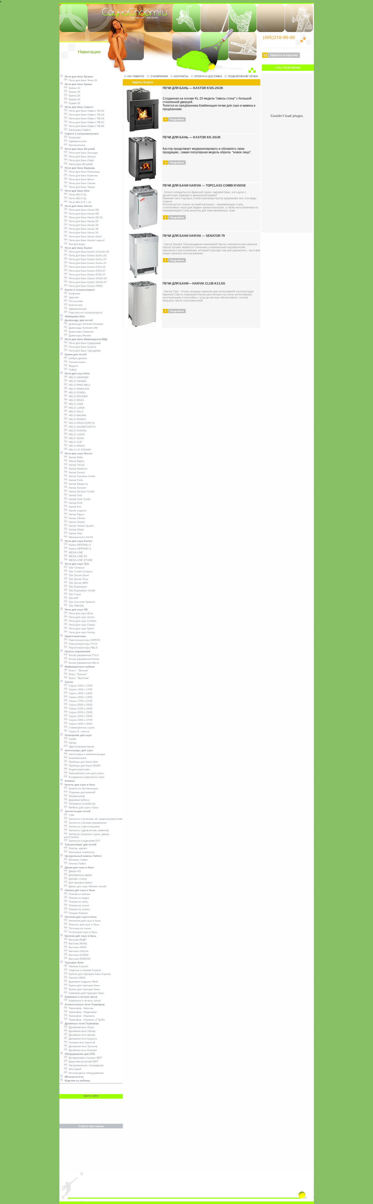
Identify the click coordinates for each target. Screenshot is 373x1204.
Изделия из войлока (76, 1080)
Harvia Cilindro (76, 518)
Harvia (71, 742)
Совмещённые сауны (81, 727)
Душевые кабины (78, 799)
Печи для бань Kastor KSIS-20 (86, 266)
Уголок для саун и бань (82, 932)
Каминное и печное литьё (80, 996)
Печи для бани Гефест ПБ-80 (85, 126)
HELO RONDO (76, 419)
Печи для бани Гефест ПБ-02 (85, 118)
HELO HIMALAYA (78, 388)
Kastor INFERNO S (79, 548)
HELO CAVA (75, 404)
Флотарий (74, 1069)
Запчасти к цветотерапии (83, 826)
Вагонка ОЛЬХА (78, 951)
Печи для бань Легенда (82, 152)
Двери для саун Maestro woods (86, 886)
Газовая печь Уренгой (81, 1042)
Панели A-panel (77, 966)
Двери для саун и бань (78, 867)
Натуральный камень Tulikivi (82, 856)
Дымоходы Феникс (79, 335)
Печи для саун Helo (76, 373)
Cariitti (71, 739)
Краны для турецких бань (83, 989)
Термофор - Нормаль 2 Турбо (86, 1019)
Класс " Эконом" (78, 670)
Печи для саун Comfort (81, 621)
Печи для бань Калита (81, 346)
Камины (69, 780)
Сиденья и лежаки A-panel (84, 970)
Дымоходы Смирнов (80, 331)
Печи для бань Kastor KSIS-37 (86, 274)
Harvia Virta (74, 533)
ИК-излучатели (73, 1076)
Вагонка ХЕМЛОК (78, 958)
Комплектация (76, 758)
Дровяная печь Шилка (81, 1034)
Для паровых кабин (79, 882)
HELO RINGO (76, 445)
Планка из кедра (78, 897)
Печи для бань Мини (80, 179)
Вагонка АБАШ (77, 943)
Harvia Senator (76, 487)
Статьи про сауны (91, 1126)
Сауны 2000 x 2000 (79, 704)
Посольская (75, 301)
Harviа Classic (76, 522)
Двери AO (74, 871)
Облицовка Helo (74, 316)
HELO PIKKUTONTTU (81, 423)
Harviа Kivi (74, 506)
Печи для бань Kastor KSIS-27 (86, 270)
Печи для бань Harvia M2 (83, 209)
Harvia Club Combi (78, 499)
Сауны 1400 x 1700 (79, 689)
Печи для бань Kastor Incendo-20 (88, 251)
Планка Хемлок (77, 913)
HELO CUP (74, 442)
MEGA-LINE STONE (80, 560)
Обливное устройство (81, 803)
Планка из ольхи (78, 905)
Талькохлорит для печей (79, 844)
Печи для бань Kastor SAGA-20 (87, 278)
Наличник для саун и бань (84, 920)
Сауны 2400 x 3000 (79, 723)
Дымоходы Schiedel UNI (82, 327)
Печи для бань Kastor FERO (85, 286)
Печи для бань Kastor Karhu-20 (87, 255)
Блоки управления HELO (83, 662)
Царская (73, 297)
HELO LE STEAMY (79, 449)
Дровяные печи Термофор (81, 1023)
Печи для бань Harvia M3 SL (85, 217)
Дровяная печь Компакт (82, 1050)
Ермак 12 (73, 88)
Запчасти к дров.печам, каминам (88, 830)
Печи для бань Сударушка (84, 343)
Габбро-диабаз (77, 358)
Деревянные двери (79, 875)
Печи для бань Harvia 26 (82, 225)
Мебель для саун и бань (82, 807)
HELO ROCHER (77, 396)
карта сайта (91, 1095)
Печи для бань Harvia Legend (86, 240)
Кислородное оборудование (85, 1073)
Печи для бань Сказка (81, 183)
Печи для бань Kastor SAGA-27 (87, 282)
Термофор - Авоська (80, 1008)
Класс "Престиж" (78, 678)
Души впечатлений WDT (82, 1061)
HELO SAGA (75, 438)
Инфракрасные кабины (79, 666)
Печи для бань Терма (81, 187)
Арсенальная (76, 145)
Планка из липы (77, 901)
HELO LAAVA (76, 407)
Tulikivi (71, 369)
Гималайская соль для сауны (85, 773)
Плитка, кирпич (77, 848)
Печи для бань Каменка (82, 175)
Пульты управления (76, 651)
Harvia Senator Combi (80, 491)
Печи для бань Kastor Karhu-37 (87, 263)
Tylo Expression (77, 586)
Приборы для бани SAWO (83, 765)
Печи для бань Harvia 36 (82, 228)
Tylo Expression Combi (81, 590)
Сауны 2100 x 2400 (79, 708)
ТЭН (70, 815)
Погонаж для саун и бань (80, 916)
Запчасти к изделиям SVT (83, 840)
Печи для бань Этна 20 (82, 80)
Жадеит (72, 365)
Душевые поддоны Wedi (82, 981)
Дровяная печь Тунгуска (82, 1046)
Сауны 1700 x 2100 (79, 700)
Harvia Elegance (77, 483)
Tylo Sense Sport (78, 575)
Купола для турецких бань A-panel (89, 974)
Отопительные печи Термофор (84, 1004)
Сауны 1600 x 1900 (79, 697)
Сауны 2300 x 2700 (79, 719)
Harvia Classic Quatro (80, 525)
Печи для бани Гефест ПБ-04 (85, 110)
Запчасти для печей (76, 811)
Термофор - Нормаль (81, 1015)
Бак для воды (76, 244)
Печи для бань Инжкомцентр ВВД (85, 339)
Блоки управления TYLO (83, 655)
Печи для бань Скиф (80, 160)
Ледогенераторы (78, 769)
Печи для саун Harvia (77, 453)
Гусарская (73, 137)
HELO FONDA (76, 392)
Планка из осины (78, 909)
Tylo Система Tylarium (81, 601)
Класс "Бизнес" (77, 674)
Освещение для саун (77, 735)
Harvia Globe (75, 529)
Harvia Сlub (74, 495)
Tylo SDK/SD (75, 605)
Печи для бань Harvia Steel (84, 236)
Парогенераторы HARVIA (83, 640)
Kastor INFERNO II (79, 544)
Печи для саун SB (75, 609)
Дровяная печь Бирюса (82, 1038)
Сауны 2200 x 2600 (79, 716)
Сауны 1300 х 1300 (79, 685)
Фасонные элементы (80, 852)
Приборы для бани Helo (82, 761)
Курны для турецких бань (83, 985)
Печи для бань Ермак (77, 84)
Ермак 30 (73, 103)
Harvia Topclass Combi (81, 476)
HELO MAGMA (76, 415)
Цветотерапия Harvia (80, 746)
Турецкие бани (73, 962)
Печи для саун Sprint (80, 628)
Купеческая (74, 305)
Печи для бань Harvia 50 (82, 232)
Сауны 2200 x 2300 (79, 712)
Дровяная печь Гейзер (81, 1031)
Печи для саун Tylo (76, 563)
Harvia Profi (74, 502)
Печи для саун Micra (80, 613)
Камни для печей (74, 354)
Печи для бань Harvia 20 (82, 221)
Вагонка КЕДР (76, 939)
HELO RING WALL (79, 384)
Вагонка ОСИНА (78, 955)
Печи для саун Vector (80, 617)
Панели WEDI (76, 977)
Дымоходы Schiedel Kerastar (85, 324)
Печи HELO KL (77, 198)
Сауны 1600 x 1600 (79, 693)
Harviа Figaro (75, 461)
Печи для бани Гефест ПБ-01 (85, 122)
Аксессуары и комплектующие (86, 754)
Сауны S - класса (78, 731)
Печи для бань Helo (76, 190)
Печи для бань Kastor (77, 247)
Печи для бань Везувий (79, 148)
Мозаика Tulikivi (77, 859)
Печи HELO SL (77, 194)
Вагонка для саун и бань (79, 935)
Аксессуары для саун (78, 750)
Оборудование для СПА (79, 1053)
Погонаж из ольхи (79, 928)
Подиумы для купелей (81, 792)
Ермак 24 (73, 99)
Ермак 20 (73, 95)
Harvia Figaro (75, 514)
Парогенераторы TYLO (82, 643)
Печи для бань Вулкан (78, 76)
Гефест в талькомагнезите (81, 133)
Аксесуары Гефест (79, 129)
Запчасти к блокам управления (86, 822)
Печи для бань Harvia (77, 206)
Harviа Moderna (77, 468)
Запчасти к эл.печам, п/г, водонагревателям (94, 818)
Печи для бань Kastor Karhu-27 (87, 259)
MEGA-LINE (75, 552)
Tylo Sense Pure (77, 579)
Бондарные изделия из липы (85, 777)
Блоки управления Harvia (83, 659)
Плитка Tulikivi (76, 863)
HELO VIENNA (76, 381)
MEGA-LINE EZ (77, 556)
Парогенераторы (74, 636)
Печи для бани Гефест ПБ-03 (85, 114)
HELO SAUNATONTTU (81, 426)
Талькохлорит (76, 362)
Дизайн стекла (77, 878)
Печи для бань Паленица (83, 171)
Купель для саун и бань (79, 784)
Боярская (73, 293)
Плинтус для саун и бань (83, 924)
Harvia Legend (76, 510)
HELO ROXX (75, 400)
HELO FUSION (76, 430)
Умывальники (76, 796)
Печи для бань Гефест (78, 107)
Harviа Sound (76, 472)
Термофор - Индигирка (82, 1012)
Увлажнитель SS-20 (80, 537)
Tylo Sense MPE (77, 582)
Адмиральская (76, 141)
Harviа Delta (75, 457)
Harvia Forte (75, 480)
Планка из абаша (78, 894)
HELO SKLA (75, 411)
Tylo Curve (74, 594)
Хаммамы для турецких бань (85, 993)
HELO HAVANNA (78, 377)
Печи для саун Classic (81, 624)
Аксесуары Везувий (80, 164)
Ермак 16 (73, 91)
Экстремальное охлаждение (85, 1065)
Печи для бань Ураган (81, 156)
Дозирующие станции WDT (84, 1057)
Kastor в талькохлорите (79, 289)
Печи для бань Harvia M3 (83, 213)
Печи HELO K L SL (79, 202)
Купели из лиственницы (82, 788)
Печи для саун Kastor (77, 541)
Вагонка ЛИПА (77, 947)
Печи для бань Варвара (79, 167)
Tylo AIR (72, 598)
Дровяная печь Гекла (80, 1027)
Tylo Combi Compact (80, 571)
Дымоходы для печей (78, 320)
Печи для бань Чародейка (84, 350)
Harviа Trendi (75, 464)
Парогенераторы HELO (82, 647)
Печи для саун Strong (81, 632)
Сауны (68, 681)
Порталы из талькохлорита (84, 312)
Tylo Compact (75, 567)
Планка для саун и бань (79, 890)
